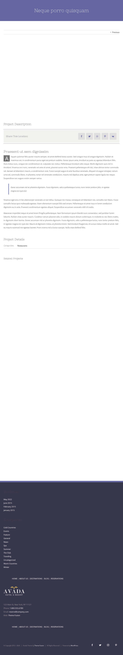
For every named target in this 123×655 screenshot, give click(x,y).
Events (6, 531)
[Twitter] (89, 136)
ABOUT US (23, 578)
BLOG (46, 578)
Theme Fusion (39, 646)
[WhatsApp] (97, 136)
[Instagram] (108, 645)
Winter (6, 567)
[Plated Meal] (61, 78)
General (7, 538)
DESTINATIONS (36, 578)
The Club (7, 553)
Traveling (7, 556)
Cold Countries (10, 527)
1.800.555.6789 (16, 608)
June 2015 (8, 503)
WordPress (74, 646)
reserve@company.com (19, 612)
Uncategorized (9, 560)
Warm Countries (10, 563)
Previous (115, 32)
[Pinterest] (105, 136)
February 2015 (10, 506)
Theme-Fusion (14, 615)
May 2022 (8, 499)
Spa (5, 545)
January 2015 (9, 510)
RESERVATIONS (57, 578)
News (6, 542)
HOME (14, 578)
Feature (7, 534)
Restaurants (22, 245)
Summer (7, 549)
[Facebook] (82, 136)
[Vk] (113, 136)
